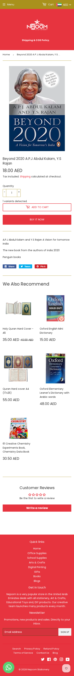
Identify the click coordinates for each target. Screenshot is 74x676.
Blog (55, 653)
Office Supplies (37, 553)
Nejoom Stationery (38, 669)
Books (37, 576)
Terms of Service (23, 653)
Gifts (37, 572)
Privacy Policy (32, 648)
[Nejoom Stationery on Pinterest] (55, 660)
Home (6, 54)
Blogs (37, 581)
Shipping (25, 176)
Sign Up (65, 632)
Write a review (37, 508)
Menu (10, 4)
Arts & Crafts (37, 562)
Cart (50, 4)
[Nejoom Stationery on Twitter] (43, 660)
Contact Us (42, 653)
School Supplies (37, 558)
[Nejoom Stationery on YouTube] (68, 660)
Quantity (8, 186)
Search (16, 648)
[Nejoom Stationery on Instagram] (61, 660)
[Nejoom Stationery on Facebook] (49, 660)
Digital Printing (37, 567)
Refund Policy (51, 648)
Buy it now (37, 219)
